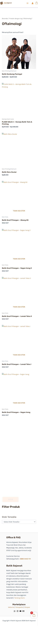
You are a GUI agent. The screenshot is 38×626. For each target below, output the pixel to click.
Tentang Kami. (19, 598)
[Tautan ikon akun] (32, 3)
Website (11, 607)
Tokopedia (19, 607)
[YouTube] (20, 611)
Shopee (27, 607)
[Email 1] (23, 611)
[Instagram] (17, 611)
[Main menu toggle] (27, 3)
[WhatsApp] (14, 611)
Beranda (5, 18)
